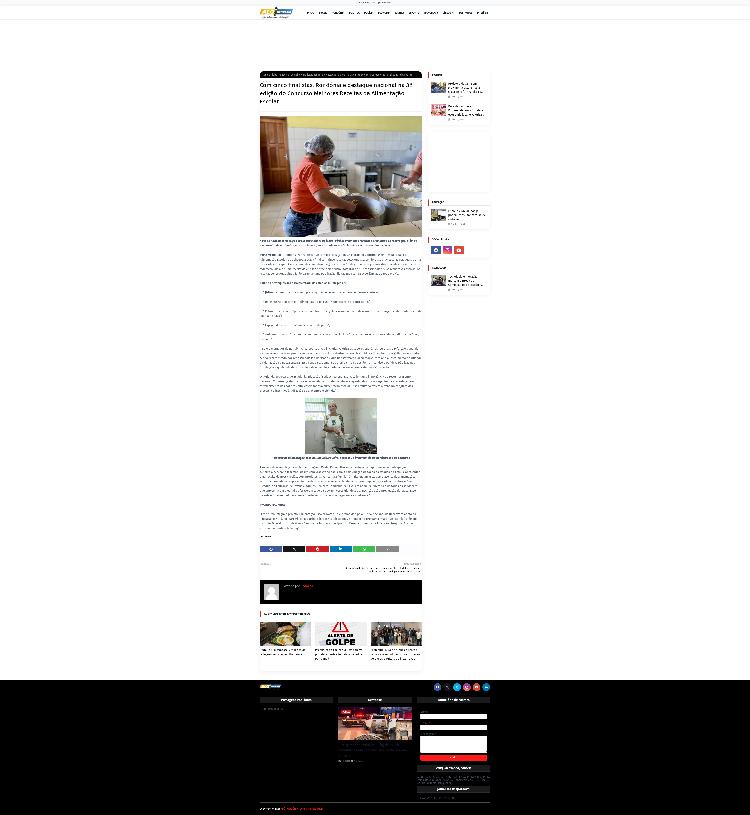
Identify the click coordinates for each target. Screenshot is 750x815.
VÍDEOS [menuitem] (447, 12)
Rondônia (284, 74)
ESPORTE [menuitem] (414, 12)
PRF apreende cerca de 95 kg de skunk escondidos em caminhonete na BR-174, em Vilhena (372, 750)
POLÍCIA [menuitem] (368, 12)
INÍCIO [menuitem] (310, 12)
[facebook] (436, 250)
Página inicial (270, 74)
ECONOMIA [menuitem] (384, 12)
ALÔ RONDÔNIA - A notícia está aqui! (302, 808)
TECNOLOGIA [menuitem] (431, 12)
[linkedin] (486, 687)
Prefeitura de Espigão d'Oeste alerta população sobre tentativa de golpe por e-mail (338, 654)
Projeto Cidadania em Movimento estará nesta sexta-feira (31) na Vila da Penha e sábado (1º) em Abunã (464, 88)
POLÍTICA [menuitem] (354, 12)
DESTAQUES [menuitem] (465, 12)
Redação (306, 586)
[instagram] (447, 250)
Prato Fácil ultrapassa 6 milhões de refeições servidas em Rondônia (282, 652)
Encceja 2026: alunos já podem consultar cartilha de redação (467, 215)
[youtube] (459, 250)
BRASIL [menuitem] (323, 12)
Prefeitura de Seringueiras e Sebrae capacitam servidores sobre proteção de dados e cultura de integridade (395, 654)
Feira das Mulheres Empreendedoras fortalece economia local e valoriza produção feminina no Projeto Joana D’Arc (465, 111)
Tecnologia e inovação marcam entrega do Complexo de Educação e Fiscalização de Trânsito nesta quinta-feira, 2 (464, 281)
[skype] (457, 687)
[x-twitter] (447, 687)
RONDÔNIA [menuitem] (338, 12)
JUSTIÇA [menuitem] (399, 12)
